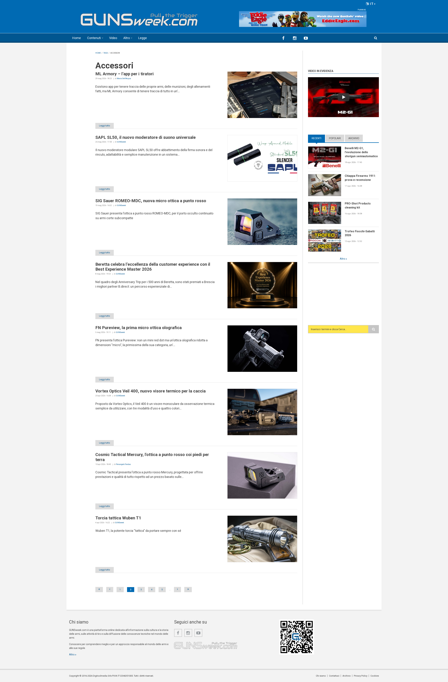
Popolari (335, 138)
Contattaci (334, 676)
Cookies (374, 676)
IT (371, 4)
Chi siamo (321, 676)
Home (76, 38)
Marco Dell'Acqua (124, 78)
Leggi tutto (104, 125)
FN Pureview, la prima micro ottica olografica (138, 327)
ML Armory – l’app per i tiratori (124, 73)
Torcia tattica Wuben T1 (118, 518)
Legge (142, 38)
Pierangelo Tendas (123, 464)
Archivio (353, 138)
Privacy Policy (360, 676)
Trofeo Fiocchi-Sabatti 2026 (360, 233)
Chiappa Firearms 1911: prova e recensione (360, 178)
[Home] (139, 18)
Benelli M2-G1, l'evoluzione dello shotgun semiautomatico (361, 152)
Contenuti (94, 38)
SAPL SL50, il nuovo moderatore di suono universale (145, 137)
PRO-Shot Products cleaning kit (358, 205)
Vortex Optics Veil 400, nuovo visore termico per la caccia (150, 391)
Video (113, 38)
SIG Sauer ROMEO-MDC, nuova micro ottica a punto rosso (150, 200)
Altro (126, 38)
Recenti (318, 138)
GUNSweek (121, 142)
